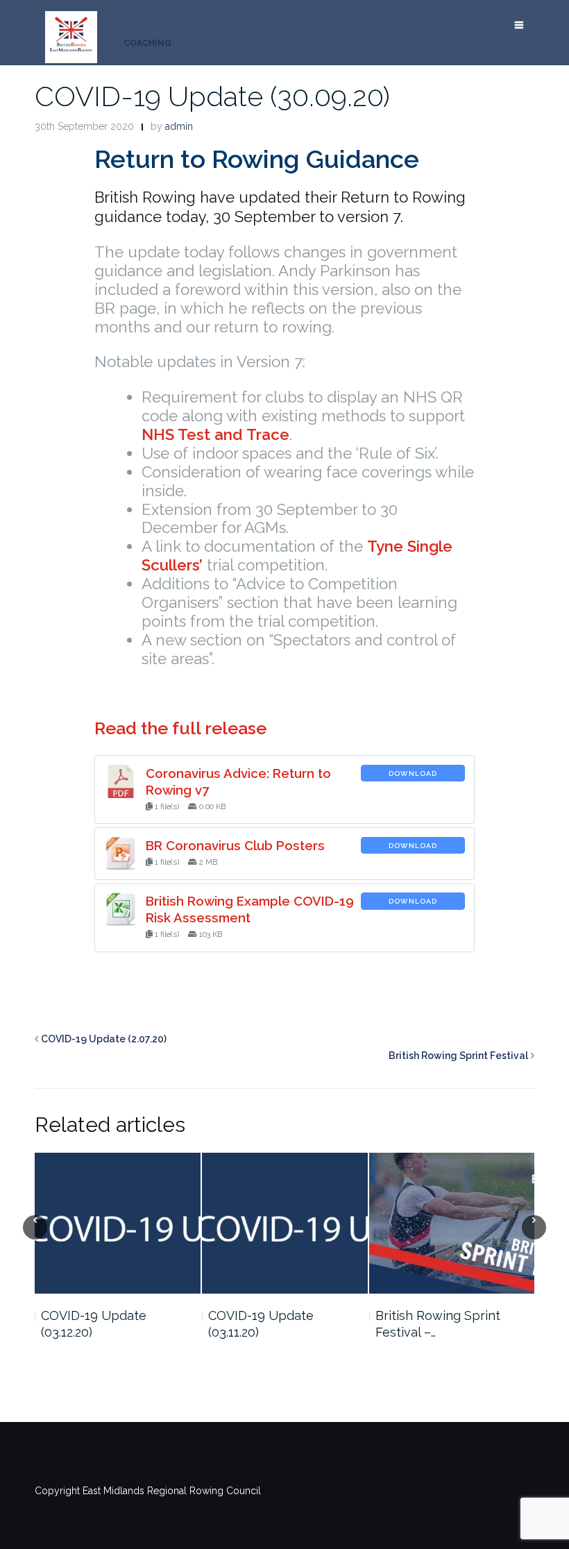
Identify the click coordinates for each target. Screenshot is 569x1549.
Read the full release (180, 728)
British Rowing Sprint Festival (458, 1055)
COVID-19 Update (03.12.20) (93, 1323)
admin (179, 126)
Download (413, 773)
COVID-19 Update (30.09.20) (212, 96)
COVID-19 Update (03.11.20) (261, 1323)
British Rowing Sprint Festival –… (437, 1323)
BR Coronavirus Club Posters (235, 845)
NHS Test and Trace (215, 434)
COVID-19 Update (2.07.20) (104, 1038)
